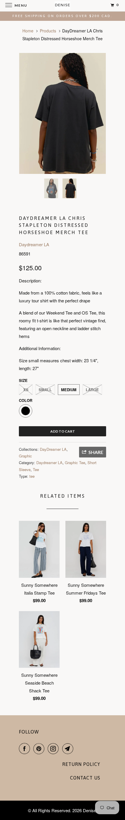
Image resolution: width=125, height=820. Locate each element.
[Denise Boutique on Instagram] (54, 748)
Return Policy (81, 764)
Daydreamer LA (34, 244)
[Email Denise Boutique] (69, 748)
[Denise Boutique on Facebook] (25, 748)
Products (48, 31)
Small (45, 389)
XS (25, 389)
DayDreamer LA (53, 449)
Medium (68, 389)
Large (92, 389)
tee (32, 476)
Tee (36, 469)
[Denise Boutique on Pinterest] (40, 748)
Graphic (25, 456)
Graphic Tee (75, 462)
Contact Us (85, 777)
